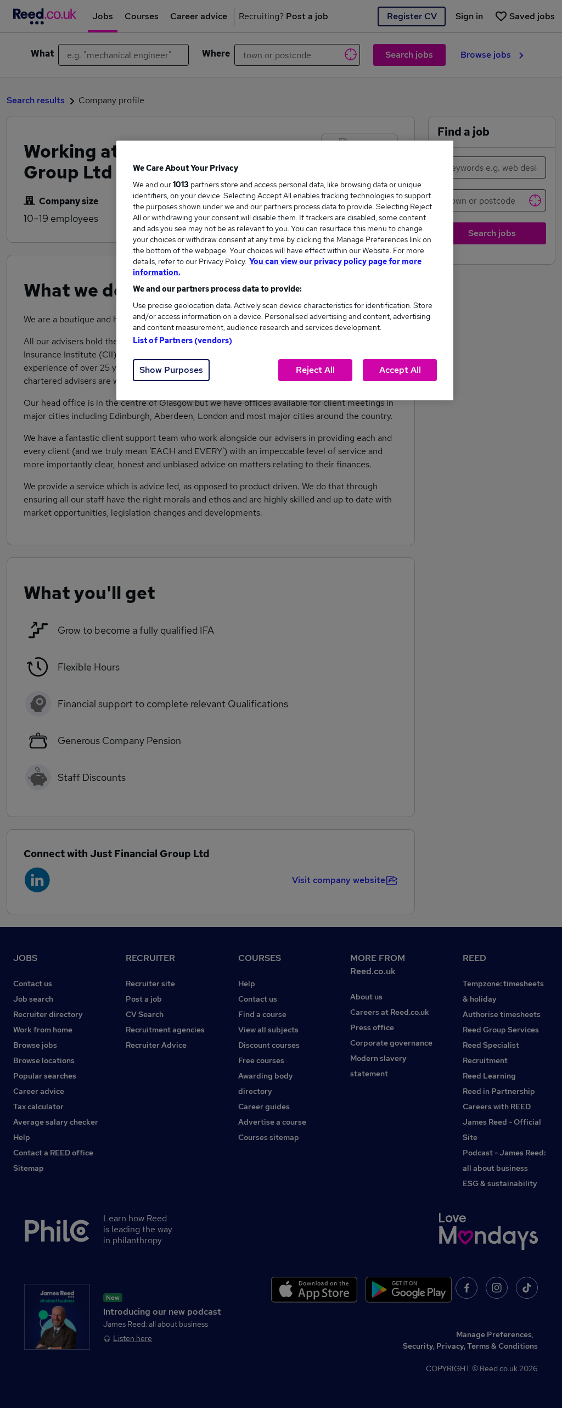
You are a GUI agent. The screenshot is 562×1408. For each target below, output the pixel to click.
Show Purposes (171, 370)
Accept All (400, 370)
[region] (284, 270)
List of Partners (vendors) (183, 340)
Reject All (315, 370)
